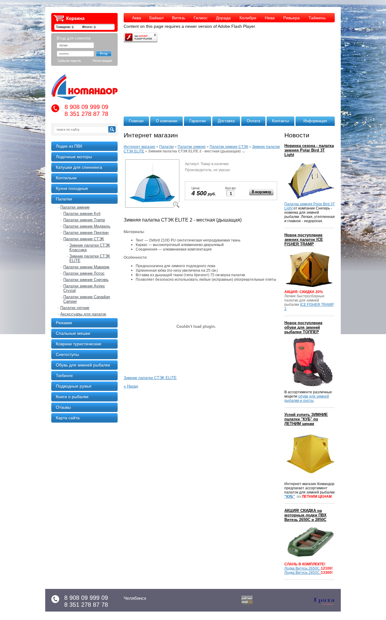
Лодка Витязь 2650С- (302, 568)
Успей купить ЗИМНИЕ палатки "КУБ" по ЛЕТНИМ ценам (306, 419)
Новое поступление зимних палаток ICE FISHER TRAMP (303, 239)
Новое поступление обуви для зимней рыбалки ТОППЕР (303, 327)
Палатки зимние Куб (81, 213)
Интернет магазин (139, 147)
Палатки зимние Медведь (86, 226)
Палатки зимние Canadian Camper (86, 299)
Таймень (317, 17)
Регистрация (102, 60)
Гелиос (200, 17)
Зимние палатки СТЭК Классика (89, 247)
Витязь (178, 17)
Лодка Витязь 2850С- (302, 572)
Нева (270, 17)
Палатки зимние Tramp (84, 220)
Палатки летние (74, 307)
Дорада (223, 17)
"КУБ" (289, 496)
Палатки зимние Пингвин (86, 232)
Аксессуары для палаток (83, 314)
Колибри (247, 17)
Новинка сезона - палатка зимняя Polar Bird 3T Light (309, 150)
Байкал (156, 17)
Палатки (166, 147)
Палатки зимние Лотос (84, 273)
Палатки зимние (75, 207)
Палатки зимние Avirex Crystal (84, 288)
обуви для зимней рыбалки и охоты (306, 398)
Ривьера (291, 17)
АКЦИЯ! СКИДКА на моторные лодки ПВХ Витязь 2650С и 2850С (305, 515)
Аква (136, 17)
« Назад (131, 386)
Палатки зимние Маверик (86, 267)
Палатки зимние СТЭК (83, 239)
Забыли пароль (69, 60)
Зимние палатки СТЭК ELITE (89, 258)
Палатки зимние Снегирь (86, 279)
